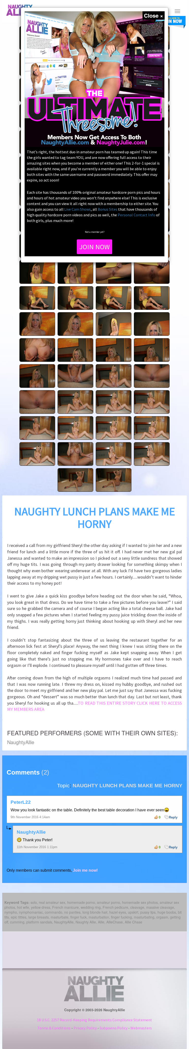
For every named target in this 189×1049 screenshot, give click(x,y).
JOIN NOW (94, 246)
